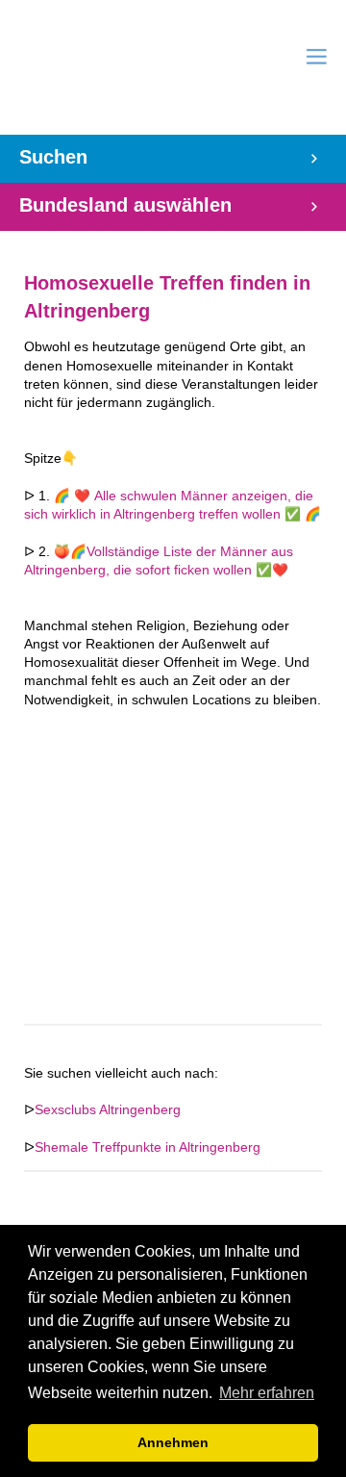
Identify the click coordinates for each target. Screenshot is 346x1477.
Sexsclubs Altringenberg (108, 1110)
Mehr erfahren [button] (266, 1393)
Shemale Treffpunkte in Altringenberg (147, 1147)
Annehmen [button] (173, 1442)
